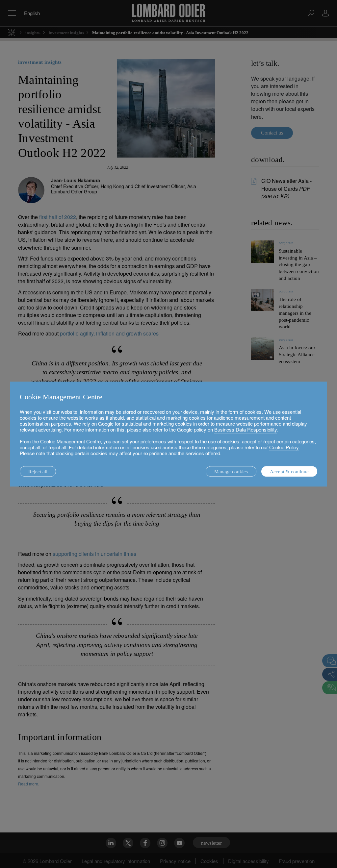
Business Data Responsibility (245, 429)
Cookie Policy (284, 447)
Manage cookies (231, 471)
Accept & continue (289, 471)
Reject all (37, 471)
